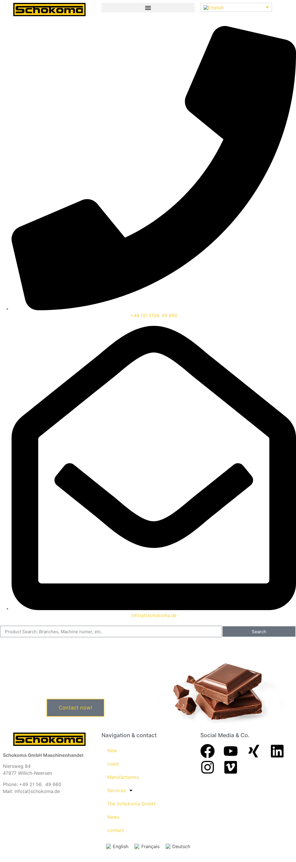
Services (116, 790)
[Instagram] (207, 767)
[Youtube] (230, 751)
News (113, 817)
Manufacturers (123, 777)
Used (113, 764)
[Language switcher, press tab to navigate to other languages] (236, 7)
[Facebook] (207, 751)
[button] (147, 7)
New (112, 750)
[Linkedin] (277, 751)
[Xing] (254, 751)
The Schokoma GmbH (131, 804)
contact (115, 830)
